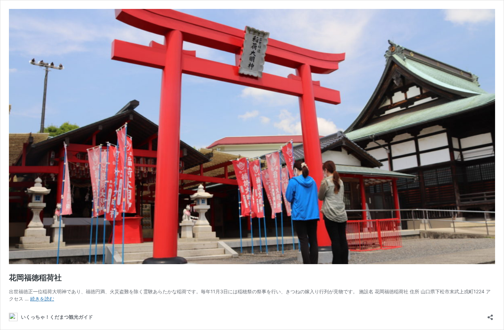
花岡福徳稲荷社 (35, 277)
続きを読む (42, 299)
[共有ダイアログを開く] (490, 315)
